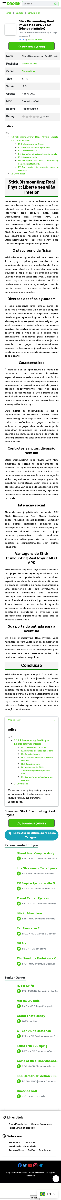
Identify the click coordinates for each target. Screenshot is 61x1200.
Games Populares (41, 1124)
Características (29, 150)
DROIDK (40, 1172)
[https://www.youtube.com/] (30, 1165)
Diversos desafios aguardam (36, 147)
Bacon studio (35, 39)
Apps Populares (18, 1124)
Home (8, 13)
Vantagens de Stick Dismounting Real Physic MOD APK (38, 162)
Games (19, 13)
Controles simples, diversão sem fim (40, 153)
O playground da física (32, 144)
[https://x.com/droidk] (25, 1165)
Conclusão (20, 173)
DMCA (31, 1150)
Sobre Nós (15, 1142)
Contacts (30, 1142)
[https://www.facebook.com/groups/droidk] (20, 1165)
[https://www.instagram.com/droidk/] (35, 1165)
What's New (14, 720)
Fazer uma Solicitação (22, 1128)
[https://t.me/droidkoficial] (41, 1165)
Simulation (33, 13)
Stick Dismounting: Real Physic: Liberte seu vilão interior (34, 138)
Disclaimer (45, 1150)
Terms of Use (16, 1150)
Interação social (29, 157)
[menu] (4, 4)
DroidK (14, 3)
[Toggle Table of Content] (7, 133)
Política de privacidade (22, 1146)
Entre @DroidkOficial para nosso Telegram (34, 835)
